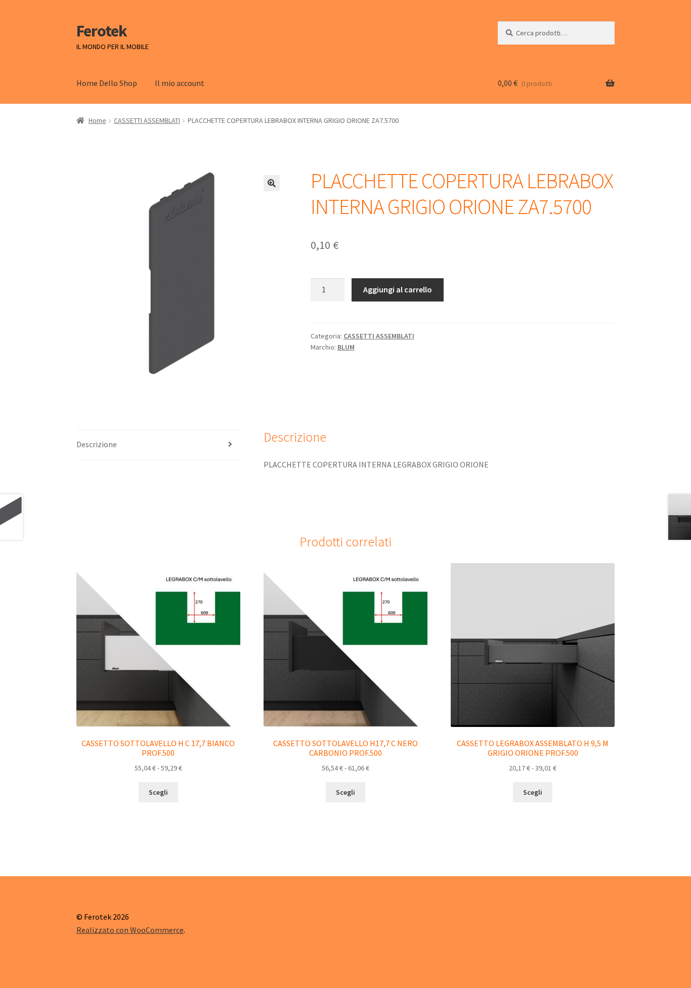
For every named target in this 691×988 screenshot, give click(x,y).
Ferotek (101, 31)
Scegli (158, 792)
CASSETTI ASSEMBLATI (147, 120)
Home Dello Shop (106, 83)
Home (97, 120)
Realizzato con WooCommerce (130, 930)
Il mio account (179, 83)
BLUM (346, 347)
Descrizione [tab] (96, 444)
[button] (272, 183)
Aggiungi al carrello (397, 289)
